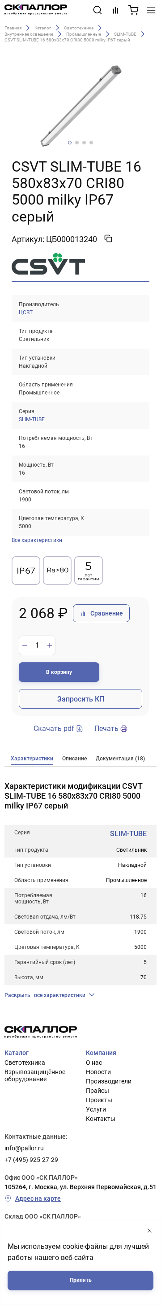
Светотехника (78, 27)
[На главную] (35, 10)
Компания (101, 1052)
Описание (74, 758)
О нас (94, 1062)
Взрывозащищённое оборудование (34, 1075)
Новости (98, 1071)
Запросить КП (80, 699)
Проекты (99, 1100)
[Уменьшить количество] (24, 645)
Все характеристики (37, 540)
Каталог (42, 27)
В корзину (59, 672)
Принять (81, 1280)
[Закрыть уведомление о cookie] (149, 1231)
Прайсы (97, 1090)
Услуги (96, 1109)
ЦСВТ (26, 312)
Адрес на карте (38, 1198)
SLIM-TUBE (125, 34)
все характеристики (44, 995)
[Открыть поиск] (97, 10)
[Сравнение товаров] (115, 10)
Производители (108, 1081)
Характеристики (32, 758)
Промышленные (83, 34)
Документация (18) (120, 758)
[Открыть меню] (151, 10)
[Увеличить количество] (49, 645)
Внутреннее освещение (28, 34)
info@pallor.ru (24, 1148)
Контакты (100, 1118)
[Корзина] (133, 10)
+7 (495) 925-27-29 (31, 1159)
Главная (12, 27)
